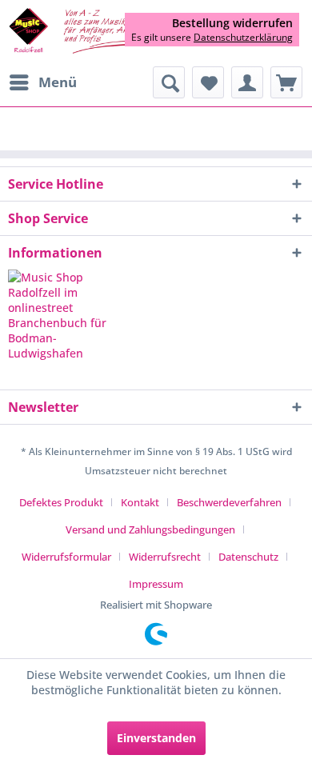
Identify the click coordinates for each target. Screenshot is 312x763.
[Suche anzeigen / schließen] (169, 82)
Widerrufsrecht (165, 556)
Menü (57, 82)
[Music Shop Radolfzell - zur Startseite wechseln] (82, 31)
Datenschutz (248, 556)
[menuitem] (42, 82)
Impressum (156, 584)
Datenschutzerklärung (243, 37)
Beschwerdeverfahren (229, 502)
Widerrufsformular (66, 556)
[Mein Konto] (247, 82)
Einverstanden (156, 737)
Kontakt (140, 502)
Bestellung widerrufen (232, 23)
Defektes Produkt (61, 502)
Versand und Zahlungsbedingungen (150, 529)
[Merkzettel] (208, 82)
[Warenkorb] (286, 82)
